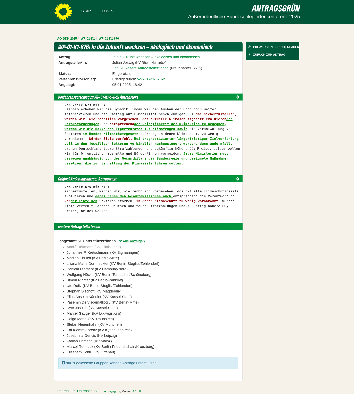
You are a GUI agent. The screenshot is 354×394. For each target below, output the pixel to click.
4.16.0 (137, 391)
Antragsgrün (112, 391)
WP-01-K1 (88, 38)
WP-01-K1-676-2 (151, 79)
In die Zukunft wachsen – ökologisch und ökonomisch (156, 57)
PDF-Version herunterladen (276, 47)
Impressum (66, 391)
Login (107, 11)
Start (87, 11)
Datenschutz (87, 391)
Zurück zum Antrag (269, 54)
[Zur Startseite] (63, 11)
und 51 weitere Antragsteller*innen (140, 68)
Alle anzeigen (134, 241)
